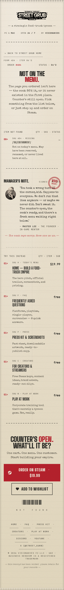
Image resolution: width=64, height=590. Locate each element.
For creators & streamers (22, 368)
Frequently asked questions (23, 303)
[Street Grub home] (32, 15)
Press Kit (43, 524)
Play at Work (40, 531)
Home (14, 524)
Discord (21, 538)
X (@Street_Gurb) (32, 546)
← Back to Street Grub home (23, 53)
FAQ (27, 524)
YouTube (39, 538)
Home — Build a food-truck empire (26, 270)
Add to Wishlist (34, 489)
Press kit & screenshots (28, 337)
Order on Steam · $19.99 (35, 473)
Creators (18, 531)
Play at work (21, 399)
